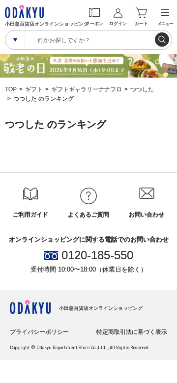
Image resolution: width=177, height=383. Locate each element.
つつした (142, 89)
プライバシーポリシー (39, 331)
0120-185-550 (97, 255)
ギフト (34, 89)
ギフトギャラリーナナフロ (86, 89)
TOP (11, 89)
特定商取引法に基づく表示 (131, 331)
